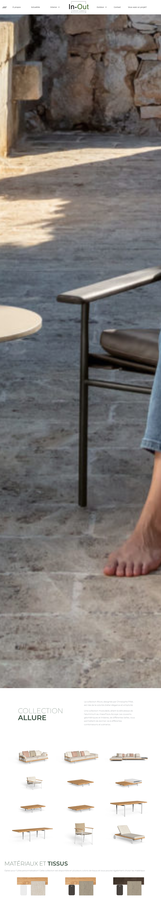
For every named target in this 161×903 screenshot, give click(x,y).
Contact (117, 7)
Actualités (35, 7)
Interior (53, 7)
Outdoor (100, 7)
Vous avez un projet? (137, 7)
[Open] (5, 7)
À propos (17, 7)
